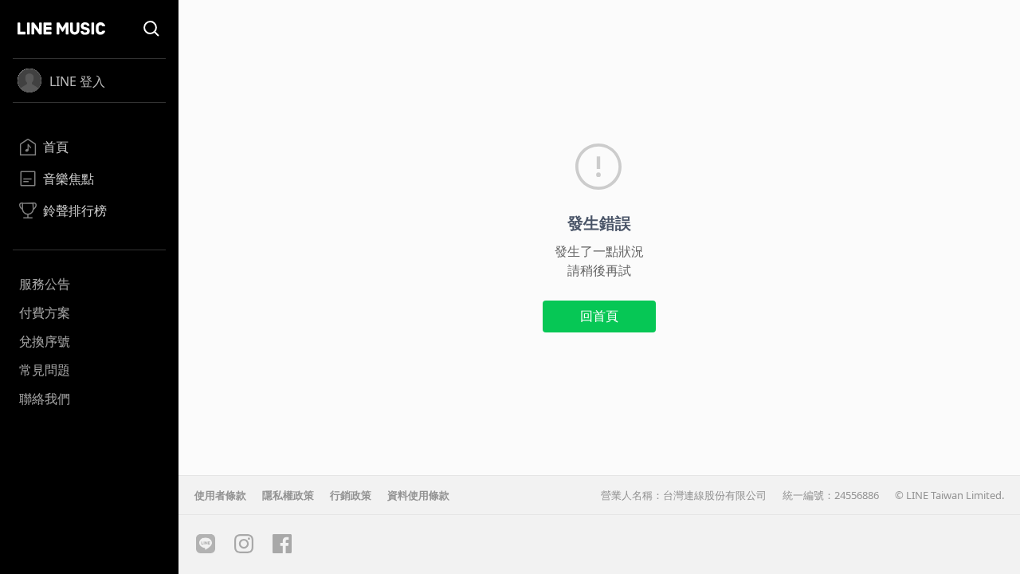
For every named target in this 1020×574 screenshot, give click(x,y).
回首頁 (599, 315)
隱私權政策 (288, 495)
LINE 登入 (77, 81)
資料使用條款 (418, 495)
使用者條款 (220, 495)
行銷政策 (350, 495)
